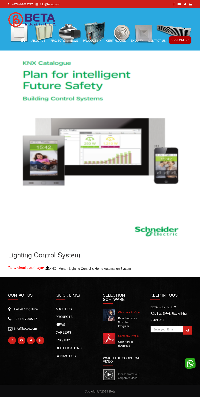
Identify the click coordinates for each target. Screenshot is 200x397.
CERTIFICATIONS (69, 348)
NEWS (74, 40)
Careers (63, 332)
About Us (38, 40)
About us (64, 309)
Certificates (116, 40)
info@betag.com (25, 328)
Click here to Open (129, 312)
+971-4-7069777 (25, 318)
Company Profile (128, 336)
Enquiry (63, 340)
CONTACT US (157, 40)
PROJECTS (57, 40)
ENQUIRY (137, 40)
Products (90, 40)
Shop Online (180, 40)
